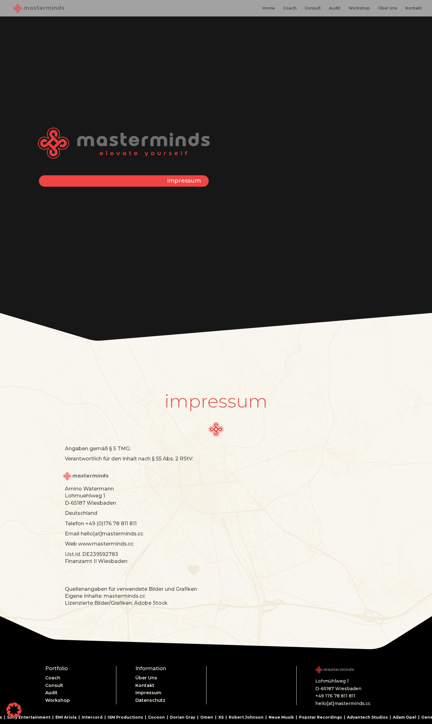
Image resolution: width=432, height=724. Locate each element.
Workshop (359, 8)
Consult (313, 8)
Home (268, 8)
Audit (334, 8)
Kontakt (413, 8)
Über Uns (387, 8)
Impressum (148, 693)
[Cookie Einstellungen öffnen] (14, 716)
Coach (289, 8)
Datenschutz (150, 700)
